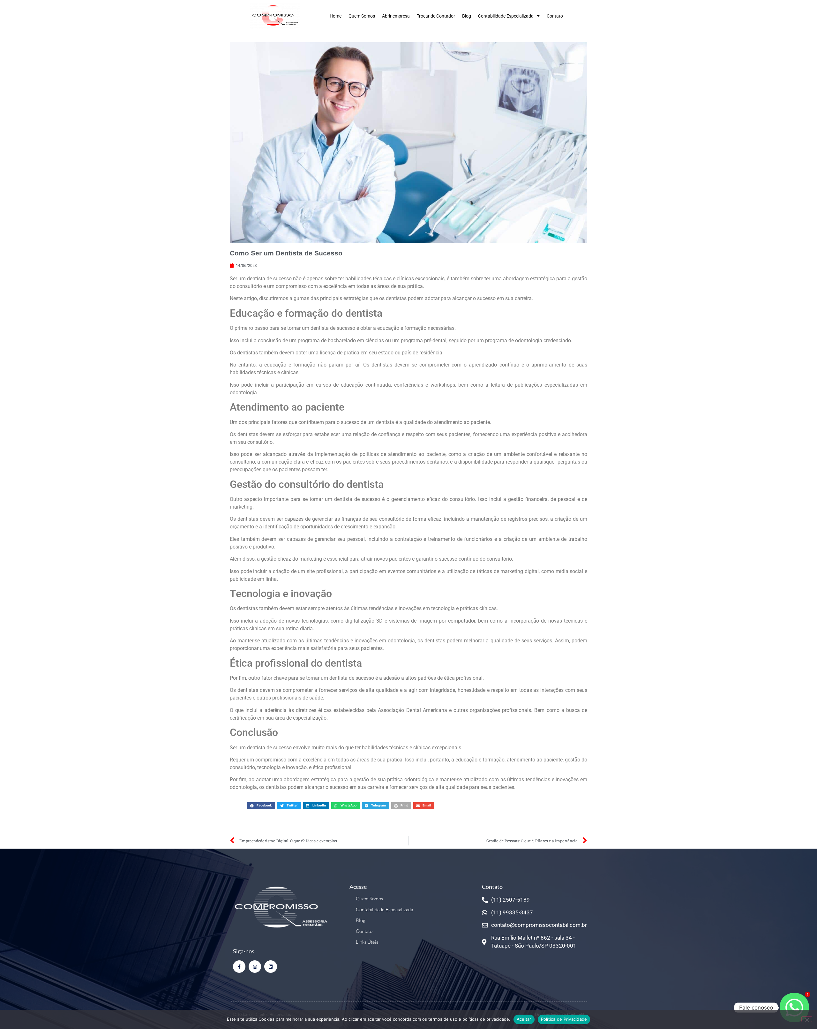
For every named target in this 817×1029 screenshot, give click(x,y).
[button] (261, 805)
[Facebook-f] (239, 966)
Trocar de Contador (436, 16)
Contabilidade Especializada (506, 16)
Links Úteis (367, 942)
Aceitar (524, 1019)
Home (335, 16)
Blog (466, 16)
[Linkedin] (270, 966)
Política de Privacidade (564, 1019)
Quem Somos (362, 16)
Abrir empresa (396, 16)
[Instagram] (255, 966)
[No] (806, 1019)
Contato (555, 16)
